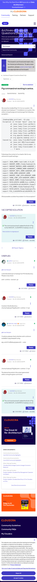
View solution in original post (10, 231)
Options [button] (6, 79)
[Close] (34, 540)
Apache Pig (21, 93)
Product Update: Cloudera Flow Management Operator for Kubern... (18, 473)
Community (5, 15)
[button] (34, 105)
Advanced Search (7, 55)
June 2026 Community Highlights (12, 460)
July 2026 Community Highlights (12, 455)
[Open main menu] (34, 23)
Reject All (18, 573)
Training (15, 15)
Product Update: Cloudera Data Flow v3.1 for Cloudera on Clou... (17, 480)
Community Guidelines (11, 525)
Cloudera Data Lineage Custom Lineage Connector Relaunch (17, 466)
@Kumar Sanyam (6, 269)
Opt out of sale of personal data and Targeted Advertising (18, 568)
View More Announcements (18, 485)
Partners (23, 15)
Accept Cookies (18, 578)
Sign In (5, 23)
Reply (31, 202)
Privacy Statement (15, 564)
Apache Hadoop (11, 93)
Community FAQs (8, 529)
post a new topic (26, 67)
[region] (18, 559)
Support (31, 15)
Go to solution (28, 85)
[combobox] (18, 50)
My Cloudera (6, 534)
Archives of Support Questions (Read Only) (14, 75)
